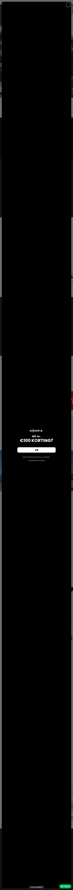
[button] (65, 886)
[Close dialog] (68, 4)
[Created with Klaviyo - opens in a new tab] (36, 887)
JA (36, 450)
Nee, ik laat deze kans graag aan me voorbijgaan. (36, 457)
